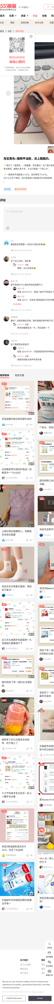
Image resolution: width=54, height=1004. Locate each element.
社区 (2, 22)
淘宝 (8, 189)
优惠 (11, 15)
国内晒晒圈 (21, 189)
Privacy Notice (37, 992)
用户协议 (24, 973)
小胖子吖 (14, 341)
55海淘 (8, 7)
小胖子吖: (21, 348)
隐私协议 (24, 969)
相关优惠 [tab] (19, 375)
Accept (40, 998)
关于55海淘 (25, 965)
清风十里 (14, 281)
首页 (2, 31)
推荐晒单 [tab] (4, 375)
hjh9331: (20, 265)
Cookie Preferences (14, 998)
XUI (12, 241)
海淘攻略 (25, 22)
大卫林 (13, 257)
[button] (25, 7)
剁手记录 (39, 22)
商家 (23, 15)
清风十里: (21, 289)
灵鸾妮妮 (14, 317)
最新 (12, 22)
